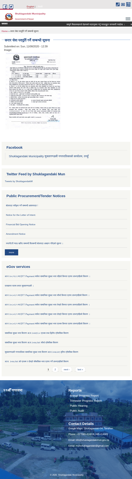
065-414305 (101, 434)
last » (80, 369)
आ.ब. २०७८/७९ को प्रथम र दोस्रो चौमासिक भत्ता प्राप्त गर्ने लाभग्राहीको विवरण (37, 361)
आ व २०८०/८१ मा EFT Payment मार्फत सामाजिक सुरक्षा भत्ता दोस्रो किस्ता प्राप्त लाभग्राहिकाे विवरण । (47, 314)
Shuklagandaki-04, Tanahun (98, 428)
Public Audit (77, 410)
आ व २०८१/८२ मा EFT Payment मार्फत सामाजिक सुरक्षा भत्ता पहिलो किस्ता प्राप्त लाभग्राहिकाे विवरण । (47, 276)
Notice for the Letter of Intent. (21, 215)
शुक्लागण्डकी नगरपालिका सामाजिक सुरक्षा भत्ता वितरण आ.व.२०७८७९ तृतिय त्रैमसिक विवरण (41, 352)
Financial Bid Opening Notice (20, 224)
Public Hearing (78, 405)
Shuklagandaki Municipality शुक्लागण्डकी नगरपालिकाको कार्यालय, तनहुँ (49, 156)
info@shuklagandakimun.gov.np (92, 440)
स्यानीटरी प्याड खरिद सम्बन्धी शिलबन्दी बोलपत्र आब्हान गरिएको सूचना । (34, 243)
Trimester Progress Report (86, 400)
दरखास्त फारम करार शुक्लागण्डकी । (19, 285)
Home (5, 31)
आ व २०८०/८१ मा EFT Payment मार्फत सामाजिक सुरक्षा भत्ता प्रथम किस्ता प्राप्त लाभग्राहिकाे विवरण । (47, 323)
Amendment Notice (15, 234)
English (30, 6)
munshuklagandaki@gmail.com (92, 445)
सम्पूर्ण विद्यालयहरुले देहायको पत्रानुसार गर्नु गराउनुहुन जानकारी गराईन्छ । (90, 24)
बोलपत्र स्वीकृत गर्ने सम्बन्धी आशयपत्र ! (22, 205)
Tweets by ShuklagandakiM (19, 181)
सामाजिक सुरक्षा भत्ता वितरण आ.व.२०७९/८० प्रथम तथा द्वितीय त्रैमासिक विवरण (37, 333)
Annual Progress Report (84, 395)
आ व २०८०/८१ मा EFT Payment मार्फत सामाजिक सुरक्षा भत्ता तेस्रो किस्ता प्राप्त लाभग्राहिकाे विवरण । (47, 304)
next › (67, 369)
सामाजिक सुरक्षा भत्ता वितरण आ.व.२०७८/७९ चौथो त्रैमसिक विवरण (31, 342)
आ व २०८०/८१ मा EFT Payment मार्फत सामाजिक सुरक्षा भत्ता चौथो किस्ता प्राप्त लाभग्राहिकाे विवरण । (47, 295)
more (11, 252)
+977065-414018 (85, 434)
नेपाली (40, 6)
